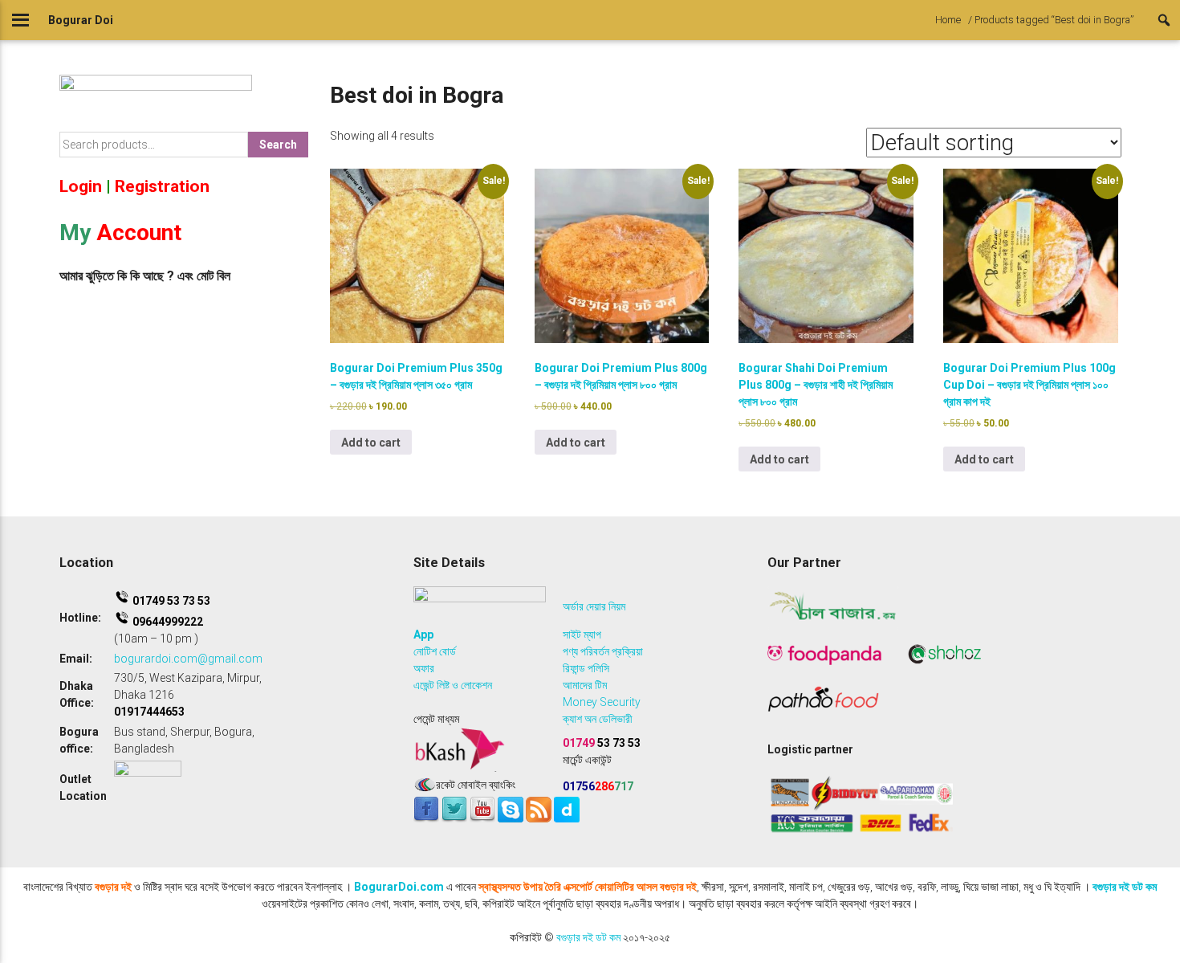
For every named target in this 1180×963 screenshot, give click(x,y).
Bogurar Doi (80, 20)
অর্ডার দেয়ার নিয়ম (594, 606)
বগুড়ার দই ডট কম (1125, 886)
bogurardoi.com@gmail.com (188, 658)
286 (598, 786)
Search (278, 144)
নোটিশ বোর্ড (434, 651)
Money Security (602, 702)
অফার (423, 668)
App (423, 634)
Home (948, 20)
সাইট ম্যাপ (582, 634)
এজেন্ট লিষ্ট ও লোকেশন (452, 685)
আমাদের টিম (585, 685)
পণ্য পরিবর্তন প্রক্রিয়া (603, 651)
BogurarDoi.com (399, 886)
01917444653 (149, 711)
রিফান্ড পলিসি (586, 668)
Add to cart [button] (371, 442)
